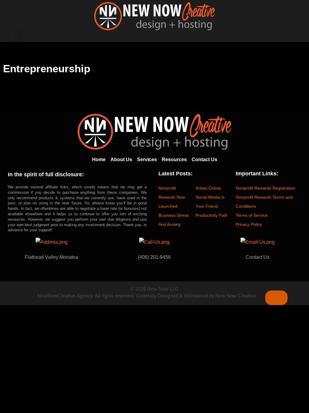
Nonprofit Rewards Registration (265, 188)
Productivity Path (212, 215)
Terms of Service (252, 215)
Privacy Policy (249, 224)
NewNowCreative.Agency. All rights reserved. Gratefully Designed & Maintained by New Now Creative (146, 295)
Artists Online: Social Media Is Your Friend (210, 197)
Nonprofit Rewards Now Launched (171, 197)
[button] (18, 36)
